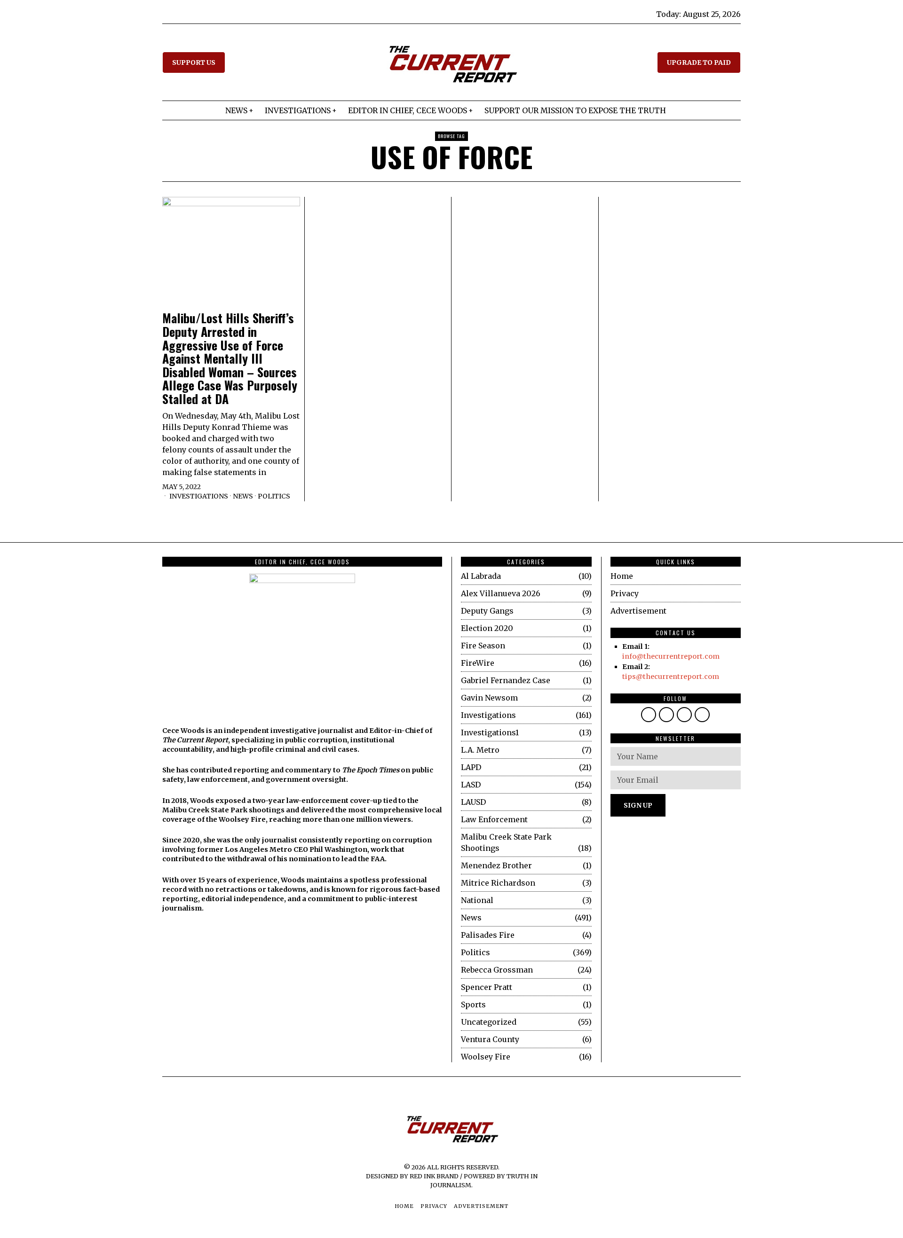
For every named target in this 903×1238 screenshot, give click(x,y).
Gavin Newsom (489, 697)
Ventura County (490, 1039)
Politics (274, 496)
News (243, 496)
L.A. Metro (480, 750)
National (477, 900)
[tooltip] (648, 714)
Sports (473, 1004)
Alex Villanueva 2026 (500, 593)
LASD (471, 784)
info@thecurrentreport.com (671, 656)
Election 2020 (487, 628)
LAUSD (473, 802)
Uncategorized (488, 1022)
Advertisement (638, 610)
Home (621, 576)
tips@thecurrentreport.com (670, 676)
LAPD (471, 767)
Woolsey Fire (485, 1056)
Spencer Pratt (486, 987)
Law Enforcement (494, 819)
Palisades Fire (488, 935)
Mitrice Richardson (498, 883)
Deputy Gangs (487, 610)
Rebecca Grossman (497, 969)
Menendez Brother (496, 865)
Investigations (198, 496)
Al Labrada (481, 576)
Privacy (624, 593)
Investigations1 (490, 732)
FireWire (477, 663)
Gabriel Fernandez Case (505, 680)
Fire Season (483, 645)
